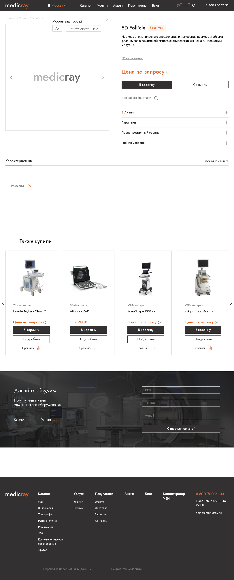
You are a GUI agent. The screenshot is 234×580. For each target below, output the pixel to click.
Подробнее (31, 339)
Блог (155, 5)
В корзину (147, 84)
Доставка (101, 508)
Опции (23, 18)
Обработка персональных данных (67, 569)
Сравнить (200, 84)
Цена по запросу (144, 71)
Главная (10, 18)
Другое (42, 550)
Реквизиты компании (126, 569)
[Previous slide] (11, 77)
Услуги (102, 5)
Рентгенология (47, 520)
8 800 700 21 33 (217, 5)
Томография (45, 514)
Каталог (86, 5)
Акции (118, 5)
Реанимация (45, 527)
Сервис (78, 508)
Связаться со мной (181, 428)
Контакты (101, 520)
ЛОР (40, 533)
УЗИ (40, 501)
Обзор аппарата (132, 58)
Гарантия (101, 514)
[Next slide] (103, 77)
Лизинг (78, 501)
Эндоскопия (45, 508)
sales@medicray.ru (209, 513)
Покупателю (137, 5)
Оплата (99, 501)
